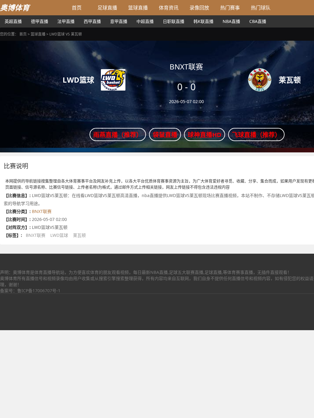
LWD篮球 (59, 235)
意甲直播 (118, 21)
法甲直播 (66, 21)
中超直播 (145, 21)
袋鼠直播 (165, 135)
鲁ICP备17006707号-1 (38, 290)
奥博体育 (14, 7)
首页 (77, 7)
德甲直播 (39, 21)
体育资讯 (168, 7)
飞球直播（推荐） (256, 135)
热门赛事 (230, 7)
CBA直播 (257, 21)
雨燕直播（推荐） (117, 135)
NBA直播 (231, 21)
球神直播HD (204, 135)
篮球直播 (138, 7)
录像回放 (199, 7)
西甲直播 (92, 21)
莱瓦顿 (79, 235)
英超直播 (13, 21)
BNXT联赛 (42, 211)
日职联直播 (173, 21)
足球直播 (107, 7)
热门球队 (260, 7)
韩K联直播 (203, 21)
